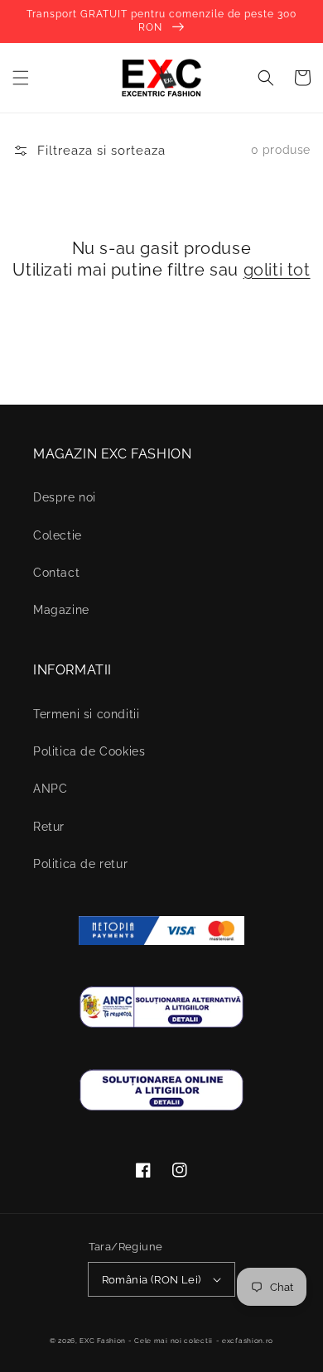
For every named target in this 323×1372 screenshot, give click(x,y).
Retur (49, 826)
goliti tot (277, 270)
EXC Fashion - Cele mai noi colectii (146, 1340)
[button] (20, 78)
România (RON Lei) (151, 1280)
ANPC (50, 788)
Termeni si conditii (86, 714)
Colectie (57, 535)
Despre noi (64, 497)
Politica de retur (80, 864)
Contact (56, 572)
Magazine (61, 609)
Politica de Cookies (89, 751)
